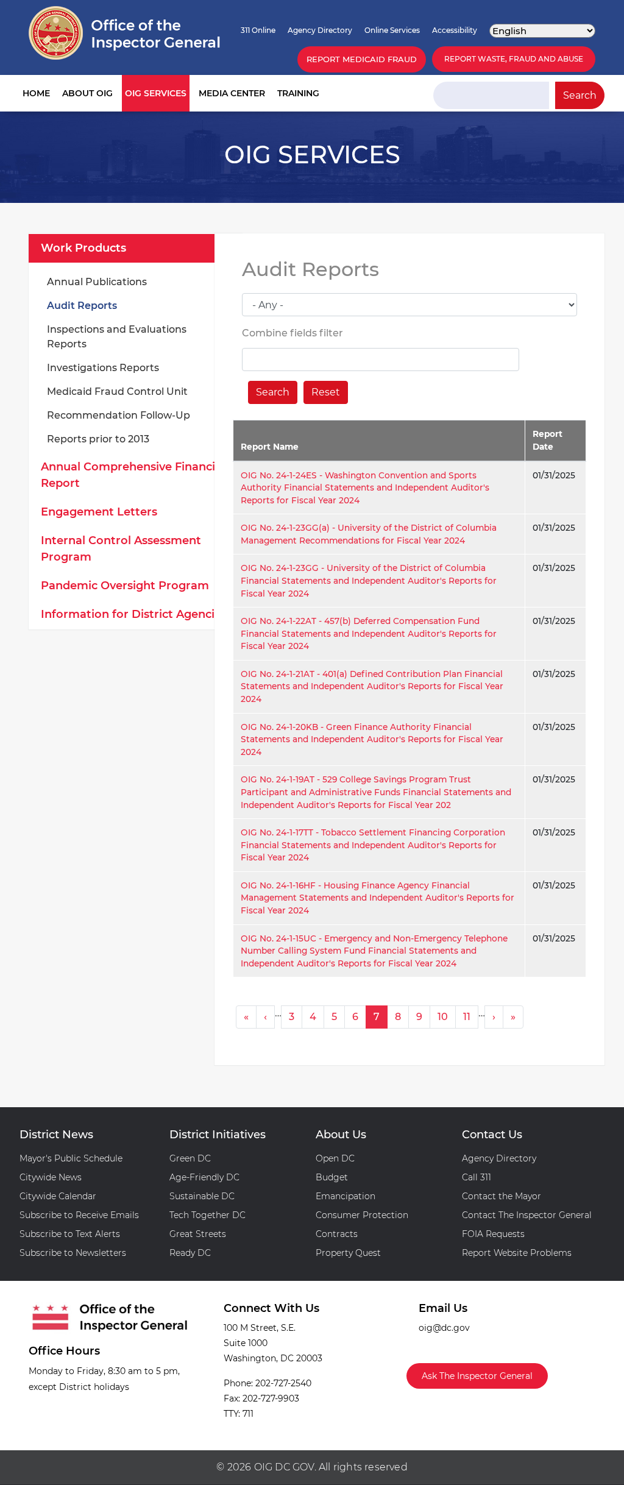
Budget (332, 1177)
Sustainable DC (202, 1196)
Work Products (83, 248)
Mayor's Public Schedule (71, 1158)
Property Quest (348, 1252)
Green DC (190, 1158)
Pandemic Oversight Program (125, 585)
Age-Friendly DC (204, 1177)
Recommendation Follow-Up (118, 415)
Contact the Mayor (501, 1196)
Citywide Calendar (58, 1196)
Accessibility (454, 30)
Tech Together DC (207, 1215)
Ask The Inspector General (477, 1375)
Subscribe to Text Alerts (70, 1233)
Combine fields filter (292, 333)
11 (466, 1016)
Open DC (335, 1158)
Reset (325, 392)
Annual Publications (97, 282)
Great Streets (197, 1233)
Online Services (392, 30)
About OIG (87, 93)
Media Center (232, 93)
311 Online (258, 30)
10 (443, 1016)
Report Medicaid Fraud (362, 59)
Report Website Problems (517, 1252)
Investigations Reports (103, 368)
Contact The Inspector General (527, 1215)
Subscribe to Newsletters (73, 1252)
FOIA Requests (493, 1233)
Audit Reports (82, 305)
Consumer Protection (362, 1215)
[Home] (124, 33)
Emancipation (345, 1196)
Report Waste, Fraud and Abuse (513, 58)
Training (298, 93)
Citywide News (51, 1177)
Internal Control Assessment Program (121, 549)
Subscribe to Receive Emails (79, 1215)
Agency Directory (320, 30)
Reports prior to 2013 (98, 439)
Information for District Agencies (134, 614)
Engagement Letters (99, 512)
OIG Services (155, 93)
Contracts (337, 1233)
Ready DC (190, 1252)
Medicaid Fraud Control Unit (117, 391)
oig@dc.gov (444, 1327)
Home (36, 93)
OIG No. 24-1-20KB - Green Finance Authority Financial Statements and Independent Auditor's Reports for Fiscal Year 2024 (372, 739)
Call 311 (476, 1177)
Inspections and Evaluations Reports (116, 337)
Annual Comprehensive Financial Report (133, 475)
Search (580, 95)
